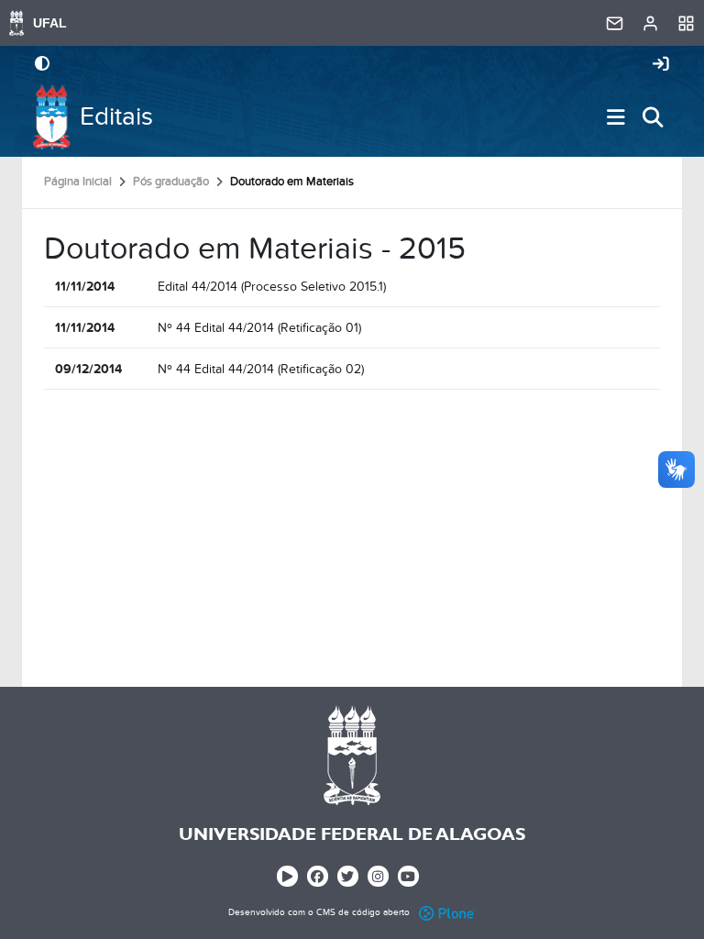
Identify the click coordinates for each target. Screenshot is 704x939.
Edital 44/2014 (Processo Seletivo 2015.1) (272, 286)
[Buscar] (652, 117)
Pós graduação (171, 181)
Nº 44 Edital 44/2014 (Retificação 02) (261, 369)
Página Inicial (78, 181)
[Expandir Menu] (616, 117)
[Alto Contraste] (42, 65)
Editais (116, 117)
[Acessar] (661, 65)
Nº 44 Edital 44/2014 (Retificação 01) (259, 328)
